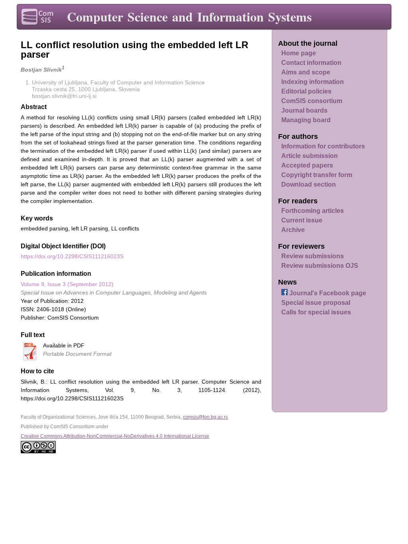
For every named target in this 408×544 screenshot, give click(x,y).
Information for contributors (323, 146)
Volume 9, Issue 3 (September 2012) (67, 284)
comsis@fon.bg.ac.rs (205, 417)
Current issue (301, 220)
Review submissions (312, 256)
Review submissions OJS (319, 265)
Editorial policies (306, 91)
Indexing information (312, 81)
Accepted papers (307, 165)
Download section (308, 184)
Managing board (306, 120)
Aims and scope (305, 72)
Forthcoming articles (312, 210)
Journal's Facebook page (327, 293)
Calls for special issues (316, 312)
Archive (293, 229)
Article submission (309, 155)
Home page (298, 53)
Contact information (311, 62)
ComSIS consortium (311, 100)
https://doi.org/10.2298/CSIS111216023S (72, 256)
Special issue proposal (315, 302)
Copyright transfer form (316, 175)
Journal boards (304, 110)
